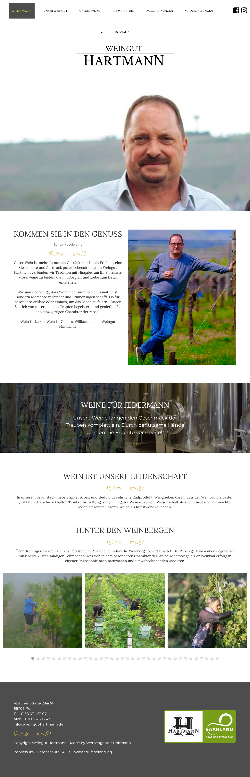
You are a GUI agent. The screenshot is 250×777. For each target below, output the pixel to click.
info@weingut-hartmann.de (38, 724)
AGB (66, 752)
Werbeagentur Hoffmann (108, 743)
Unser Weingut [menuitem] (55, 10)
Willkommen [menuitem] (22, 10)
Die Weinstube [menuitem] (123, 10)
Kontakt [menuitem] (122, 32)
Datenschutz (48, 752)
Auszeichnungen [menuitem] (159, 10)
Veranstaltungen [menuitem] (199, 10)
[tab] (32, 658)
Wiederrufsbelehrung (93, 752)
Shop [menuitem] (99, 32)
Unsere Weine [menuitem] (90, 10)
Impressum (24, 752)
